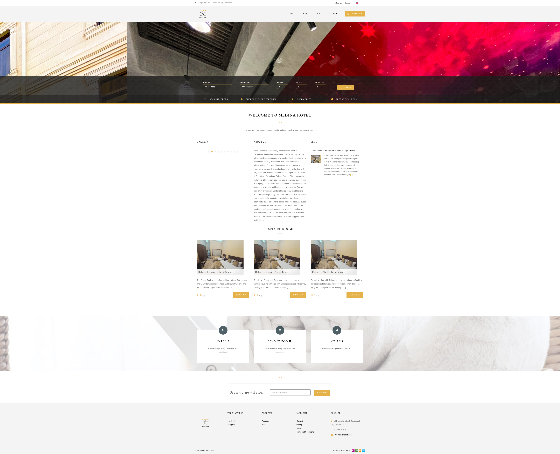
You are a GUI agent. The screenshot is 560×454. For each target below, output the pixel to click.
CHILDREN (319, 83)
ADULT (299, 83)
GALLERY (333, 14)
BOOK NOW (356, 14)
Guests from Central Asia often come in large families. (333, 151)
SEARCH (347, 88)
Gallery (299, 425)
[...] (351, 175)
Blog (264, 425)
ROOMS (306, 14)
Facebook (231, 421)
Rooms (299, 428)
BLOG (319, 14)
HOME (293, 14)
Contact (347, 3)
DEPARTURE (245, 83)
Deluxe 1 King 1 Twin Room (327, 272)
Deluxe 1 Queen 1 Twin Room (214, 272)
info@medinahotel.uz (343, 435)
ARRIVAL (206, 83)
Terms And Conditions (305, 432)
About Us (338, 3)
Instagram (231, 425)
